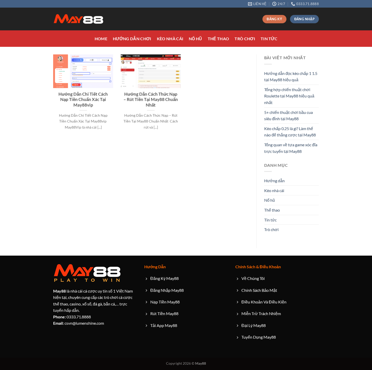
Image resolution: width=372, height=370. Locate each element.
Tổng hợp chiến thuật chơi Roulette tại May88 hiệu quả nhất (289, 96)
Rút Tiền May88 (164, 313)
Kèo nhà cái (170, 38)
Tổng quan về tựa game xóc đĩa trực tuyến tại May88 (290, 148)
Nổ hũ (195, 38)
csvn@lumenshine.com (78, 323)
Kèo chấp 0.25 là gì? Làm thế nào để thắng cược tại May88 (290, 131)
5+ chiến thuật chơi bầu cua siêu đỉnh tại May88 (288, 115)
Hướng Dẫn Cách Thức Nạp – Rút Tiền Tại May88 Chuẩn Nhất (150, 100)
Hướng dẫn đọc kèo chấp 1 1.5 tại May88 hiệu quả (290, 76)
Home (101, 38)
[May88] (78, 19)
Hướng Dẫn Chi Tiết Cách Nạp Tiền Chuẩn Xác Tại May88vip (83, 100)
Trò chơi (245, 38)
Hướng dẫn (274, 180)
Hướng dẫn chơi (132, 38)
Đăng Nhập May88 (167, 290)
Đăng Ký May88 (164, 278)
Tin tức (269, 38)
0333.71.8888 (72, 316)
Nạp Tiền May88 (165, 301)
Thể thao (218, 38)
